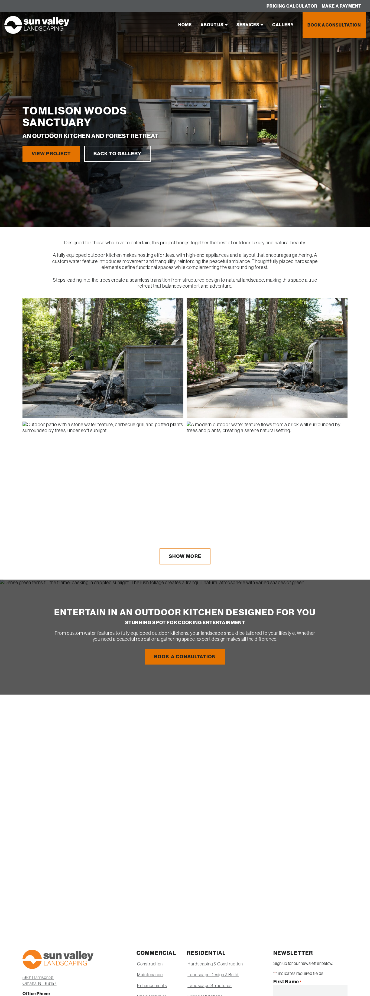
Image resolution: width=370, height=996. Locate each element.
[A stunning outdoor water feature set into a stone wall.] (102, 358)
